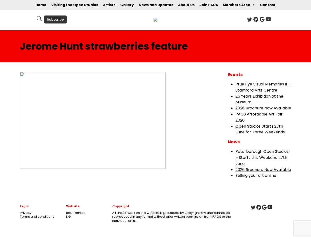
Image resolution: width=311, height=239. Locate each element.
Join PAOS (208, 4)
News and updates (156, 4)
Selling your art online (255, 175)
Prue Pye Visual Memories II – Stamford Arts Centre (262, 87)
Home (40, 4)
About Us (186, 4)
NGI (68, 217)
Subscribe (55, 19)
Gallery (127, 4)
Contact (268, 4)
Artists (109, 4)
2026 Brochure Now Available (263, 108)
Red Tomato (76, 213)
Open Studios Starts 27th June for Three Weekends (260, 129)
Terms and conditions (37, 217)
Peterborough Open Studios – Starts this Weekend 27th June (262, 157)
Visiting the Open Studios (74, 4)
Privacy (25, 213)
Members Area (236, 4)
